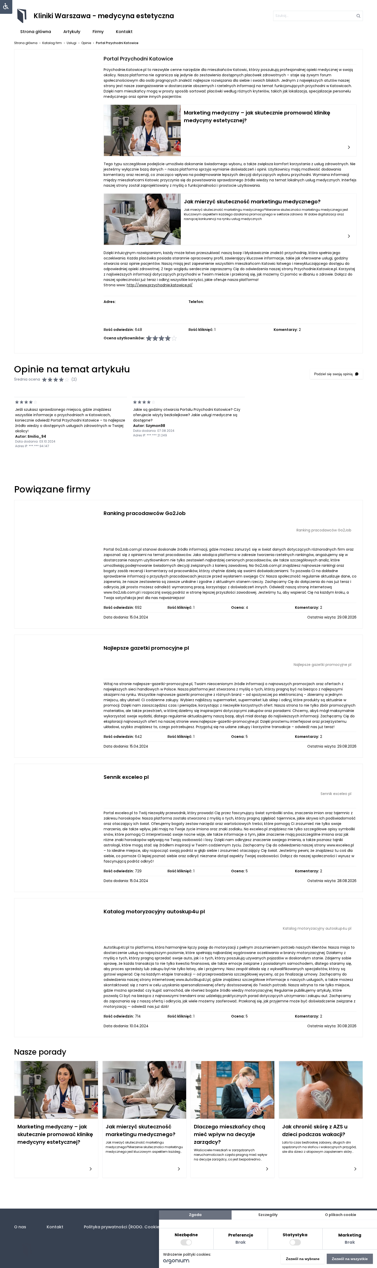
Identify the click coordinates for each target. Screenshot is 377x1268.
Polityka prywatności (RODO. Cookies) (124, 1227)
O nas (20, 1227)
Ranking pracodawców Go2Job (145, 513)
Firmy (98, 32)
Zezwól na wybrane (303, 1259)
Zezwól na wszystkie (350, 1259)
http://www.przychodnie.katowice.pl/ (160, 285)
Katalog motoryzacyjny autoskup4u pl (154, 911)
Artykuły (71, 32)
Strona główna (35, 32)
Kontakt (124, 32)
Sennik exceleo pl (126, 777)
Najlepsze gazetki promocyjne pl (146, 648)
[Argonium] (176, 1262)
